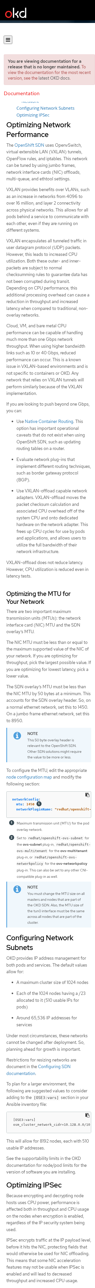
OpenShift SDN (29, 145)
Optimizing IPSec (32, 115)
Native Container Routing (49, 421)
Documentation (22, 93)
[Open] (8, 40)
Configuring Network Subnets (45, 108)
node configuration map (29, 777)
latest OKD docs (54, 78)
